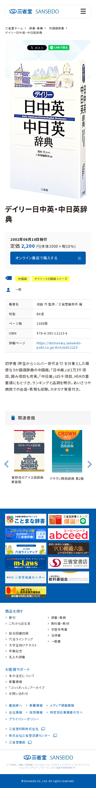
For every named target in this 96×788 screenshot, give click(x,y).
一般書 (56, 641)
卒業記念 (15, 651)
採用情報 (35, 712)
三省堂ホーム (14, 28)
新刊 (12, 617)
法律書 (56, 635)
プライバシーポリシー (24, 719)
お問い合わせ (18, 693)
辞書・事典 (36, 28)
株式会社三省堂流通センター (30, 735)
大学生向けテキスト (23, 645)
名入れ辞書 (17, 657)
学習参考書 (59, 629)
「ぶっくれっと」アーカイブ (27, 688)
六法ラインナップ (21, 639)
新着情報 (15, 682)
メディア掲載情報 (62, 705)
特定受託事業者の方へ (66, 712)
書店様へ (15, 705)
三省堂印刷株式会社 (24, 729)
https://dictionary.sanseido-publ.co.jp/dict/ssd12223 (59, 345)
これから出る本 (20, 623)
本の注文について (22, 676)
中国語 (22, 279)
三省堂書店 (17, 742)
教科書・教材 (60, 623)
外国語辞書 (56, 28)
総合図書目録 (19, 633)
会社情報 (15, 712)
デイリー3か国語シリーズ (50, 279)
